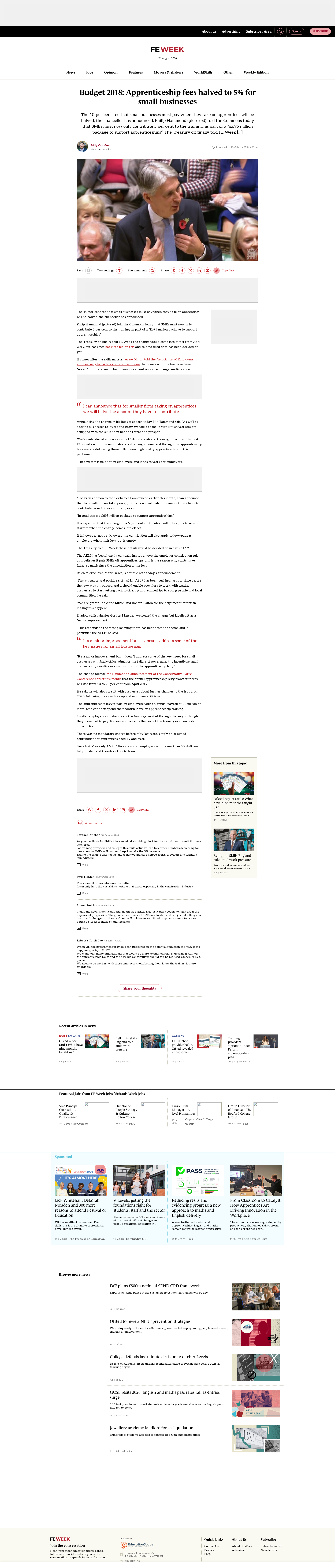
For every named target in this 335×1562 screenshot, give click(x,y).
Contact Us (211, 1546)
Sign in (296, 31)
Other (228, 72)
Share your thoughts (139, 988)
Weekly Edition (256, 72)
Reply (85, 864)
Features (136, 72)
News (70, 72)
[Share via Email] (207, 270)
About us (209, 31)
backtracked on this (119, 347)
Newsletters (269, 1550)
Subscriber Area (258, 31)
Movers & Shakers (168, 72)
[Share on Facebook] (182, 270)
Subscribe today (271, 1546)
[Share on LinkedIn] (199, 270)
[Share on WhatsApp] (174, 270)
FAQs (207, 1554)
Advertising (231, 31)
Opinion (111, 72)
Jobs (89, 72)
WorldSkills (203, 72)
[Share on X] (191, 270)
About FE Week (242, 1546)
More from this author (101, 149)
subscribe (320, 31)
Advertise (238, 1550)
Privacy (209, 1550)
